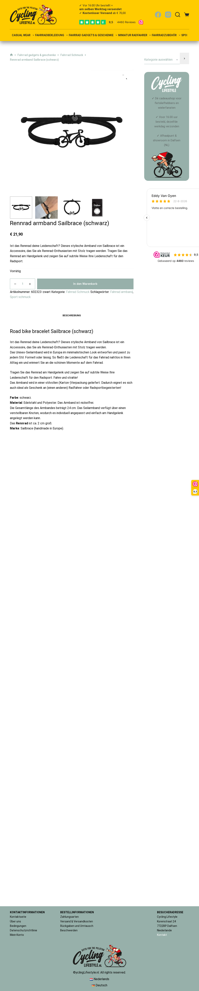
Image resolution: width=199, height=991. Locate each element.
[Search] (177, 14)
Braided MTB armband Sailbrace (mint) (29, 608)
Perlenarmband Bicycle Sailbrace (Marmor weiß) (71, 861)
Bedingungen (18, 925)
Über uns (15, 921)
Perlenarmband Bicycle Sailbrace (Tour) (29, 511)
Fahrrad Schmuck (78, 292)
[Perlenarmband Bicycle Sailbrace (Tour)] (29, 471)
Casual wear (21, 35)
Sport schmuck (20, 297)
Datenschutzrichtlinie (23, 930)
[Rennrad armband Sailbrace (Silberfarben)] (114, 569)
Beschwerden (69, 930)
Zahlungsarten (69, 916)
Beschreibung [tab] (72, 315)
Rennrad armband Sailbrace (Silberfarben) (114, 608)
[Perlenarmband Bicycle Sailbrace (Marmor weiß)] (71, 696)
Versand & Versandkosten (76, 921)
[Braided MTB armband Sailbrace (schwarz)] (114, 471)
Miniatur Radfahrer (132, 35)
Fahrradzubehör (164, 35)
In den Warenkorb (85, 284)
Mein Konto (17, 934)
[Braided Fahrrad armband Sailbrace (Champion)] (71, 471)
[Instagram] (168, 14)
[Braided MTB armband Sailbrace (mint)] (29, 569)
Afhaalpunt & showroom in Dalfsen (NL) (166, 140)
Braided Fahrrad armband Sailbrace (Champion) (71, 511)
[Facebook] (158, 14)
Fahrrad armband (121, 292)
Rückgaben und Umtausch (76, 925)
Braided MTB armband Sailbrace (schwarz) (114, 511)
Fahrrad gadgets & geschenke (91, 35)
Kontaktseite (18, 916)
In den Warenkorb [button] (38, 535)
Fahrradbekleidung (49, 35)
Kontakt (162, 934)
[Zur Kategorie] (184, 58)
